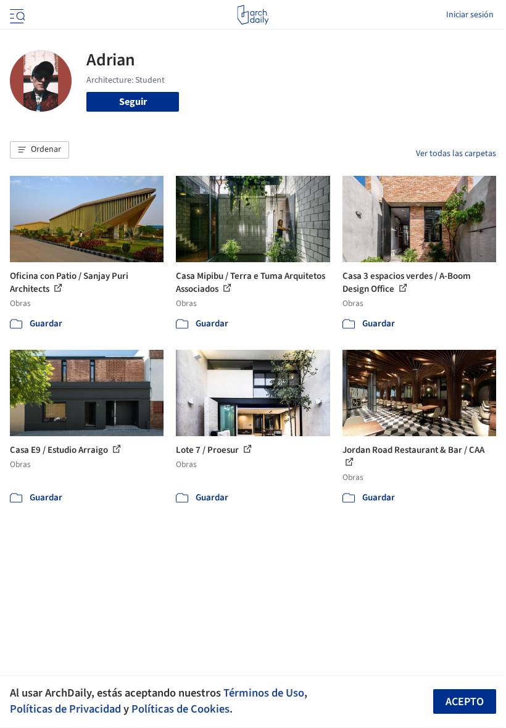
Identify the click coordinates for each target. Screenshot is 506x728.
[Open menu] (16, 14)
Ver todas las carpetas (456, 153)
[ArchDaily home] (252, 15)
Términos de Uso (263, 693)
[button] (39, 150)
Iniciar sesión (470, 14)
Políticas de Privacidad (65, 709)
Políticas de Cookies (180, 709)
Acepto (465, 701)
